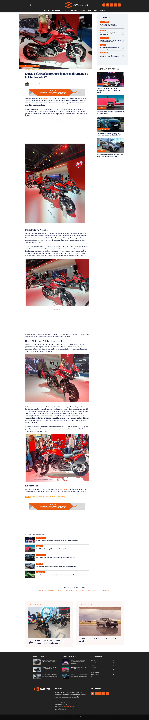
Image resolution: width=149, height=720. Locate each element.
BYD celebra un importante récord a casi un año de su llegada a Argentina (56, 566)
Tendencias (40, 572)
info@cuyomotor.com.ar (68, 706)
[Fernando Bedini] (27, 84)
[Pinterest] (69, 84)
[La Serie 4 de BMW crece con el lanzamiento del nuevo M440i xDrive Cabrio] (30, 540)
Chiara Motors (63, 489)
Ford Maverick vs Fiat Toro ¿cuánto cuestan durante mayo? (100, 640)
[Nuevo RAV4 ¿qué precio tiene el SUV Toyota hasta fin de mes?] (37, 662)
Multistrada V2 (50, 496)
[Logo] (76, 5)
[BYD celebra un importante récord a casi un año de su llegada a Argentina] (30, 566)
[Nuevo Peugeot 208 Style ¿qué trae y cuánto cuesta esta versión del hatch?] (30, 557)
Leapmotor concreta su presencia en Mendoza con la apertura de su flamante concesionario (61, 575)
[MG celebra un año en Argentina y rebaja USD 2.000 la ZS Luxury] (37, 669)
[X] (115, 4)
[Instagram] (107, 4)
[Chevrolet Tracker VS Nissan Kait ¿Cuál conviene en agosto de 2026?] (37, 676)
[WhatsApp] (72, 84)
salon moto (60, 496)
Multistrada (41, 496)
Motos (27, 66)
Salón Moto (44, 98)
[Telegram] (83, 84)
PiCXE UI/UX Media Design (69, 716)
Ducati (29, 100)
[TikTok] (111, 4)
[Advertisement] (57, 131)
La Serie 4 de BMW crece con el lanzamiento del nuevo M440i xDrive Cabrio (57, 540)
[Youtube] (119, 4)
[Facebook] (103, 4)
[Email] (79, 84)
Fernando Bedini (36, 83)
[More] (87, 84)
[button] (30, 5)
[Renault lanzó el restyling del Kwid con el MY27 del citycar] (30, 548)
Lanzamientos (41, 537)
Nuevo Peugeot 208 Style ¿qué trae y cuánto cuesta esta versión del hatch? (56, 557)
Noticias (35, 66)
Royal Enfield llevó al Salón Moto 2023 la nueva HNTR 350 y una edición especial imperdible (47, 642)
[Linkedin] (76, 84)
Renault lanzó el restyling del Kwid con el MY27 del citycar (52, 549)
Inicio (26, 69)
